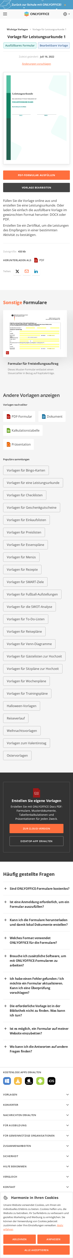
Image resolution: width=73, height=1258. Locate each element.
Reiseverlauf (16, 718)
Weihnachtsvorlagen (22, 731)
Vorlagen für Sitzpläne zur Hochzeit (33, 669)
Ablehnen (19, 1239)
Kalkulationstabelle (26, 430)
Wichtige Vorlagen (17, 29)
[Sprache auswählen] (66, 14)
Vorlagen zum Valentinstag (26, 743)
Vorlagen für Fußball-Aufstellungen (32, 594)
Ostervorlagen (17, 755)
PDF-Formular (22, 416)
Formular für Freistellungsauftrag (33, 364)
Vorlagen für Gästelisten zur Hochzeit (34, 656)
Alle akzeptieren (36, 1250)
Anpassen (53, 1239)
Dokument (54, 416)
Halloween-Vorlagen (21, 706)
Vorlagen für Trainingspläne (27, 693)
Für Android (40, 1081)
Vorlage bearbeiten (36, 187)
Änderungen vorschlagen (36, 63)
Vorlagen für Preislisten (24, 532)
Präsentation (21, 444)
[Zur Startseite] (36, 14)
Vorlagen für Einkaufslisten (26, 520)
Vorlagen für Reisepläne (24, 631)
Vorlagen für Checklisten (25, 495)
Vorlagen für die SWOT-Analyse (29, 607)
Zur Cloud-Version (36, 828)
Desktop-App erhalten (36, 841)
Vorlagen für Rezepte (22, 569)
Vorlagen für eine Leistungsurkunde (33, 483)
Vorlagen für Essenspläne (25, 545)
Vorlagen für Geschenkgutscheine (31, 507)
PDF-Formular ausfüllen (36, 175)
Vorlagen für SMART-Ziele (25, 582)
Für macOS (29, 1081)
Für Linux (18, 1081)
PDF (41, 260)
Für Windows (7, 1081)
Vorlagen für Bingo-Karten (26, 470)
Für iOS (51, 1081)
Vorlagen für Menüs (21, 557)
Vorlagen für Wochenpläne (26, 681)
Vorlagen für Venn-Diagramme (29, 644)
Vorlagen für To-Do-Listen (26, 619)
